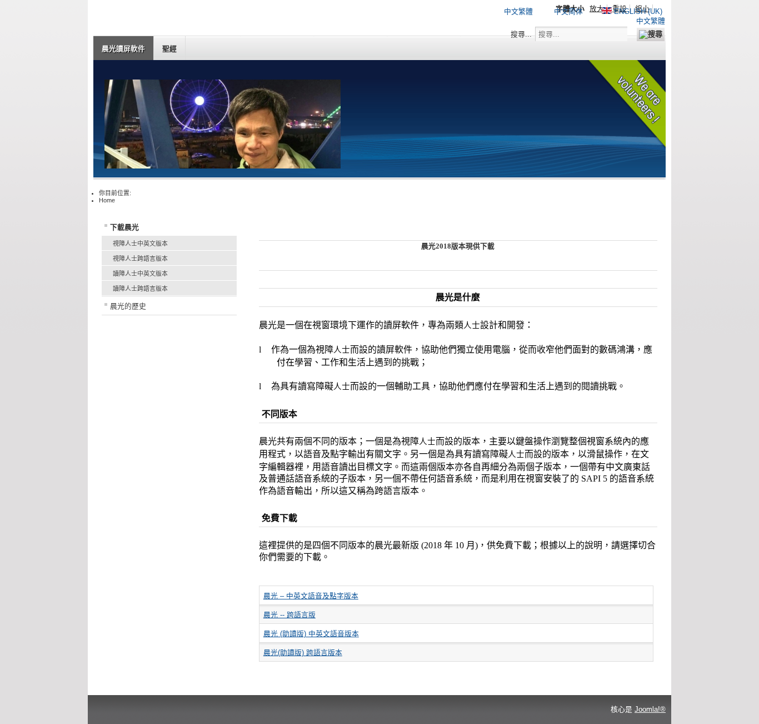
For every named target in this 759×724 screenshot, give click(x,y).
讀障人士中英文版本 (140, 273)
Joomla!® (650, 709)
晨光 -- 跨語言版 (289, 615)
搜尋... (521, 34)
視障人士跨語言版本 (140, 258)
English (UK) (637, 11)
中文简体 (568, 11)
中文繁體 (518, 11)
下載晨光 (124, 227)
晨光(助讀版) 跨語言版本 (302, 652)
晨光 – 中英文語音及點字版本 (310, 596)
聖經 (169, 48)
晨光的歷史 (128, 306)
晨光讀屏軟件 (123, 48)
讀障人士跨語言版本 (140, 288)
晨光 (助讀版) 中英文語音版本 (311, 633)
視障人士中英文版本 (140, 243)
